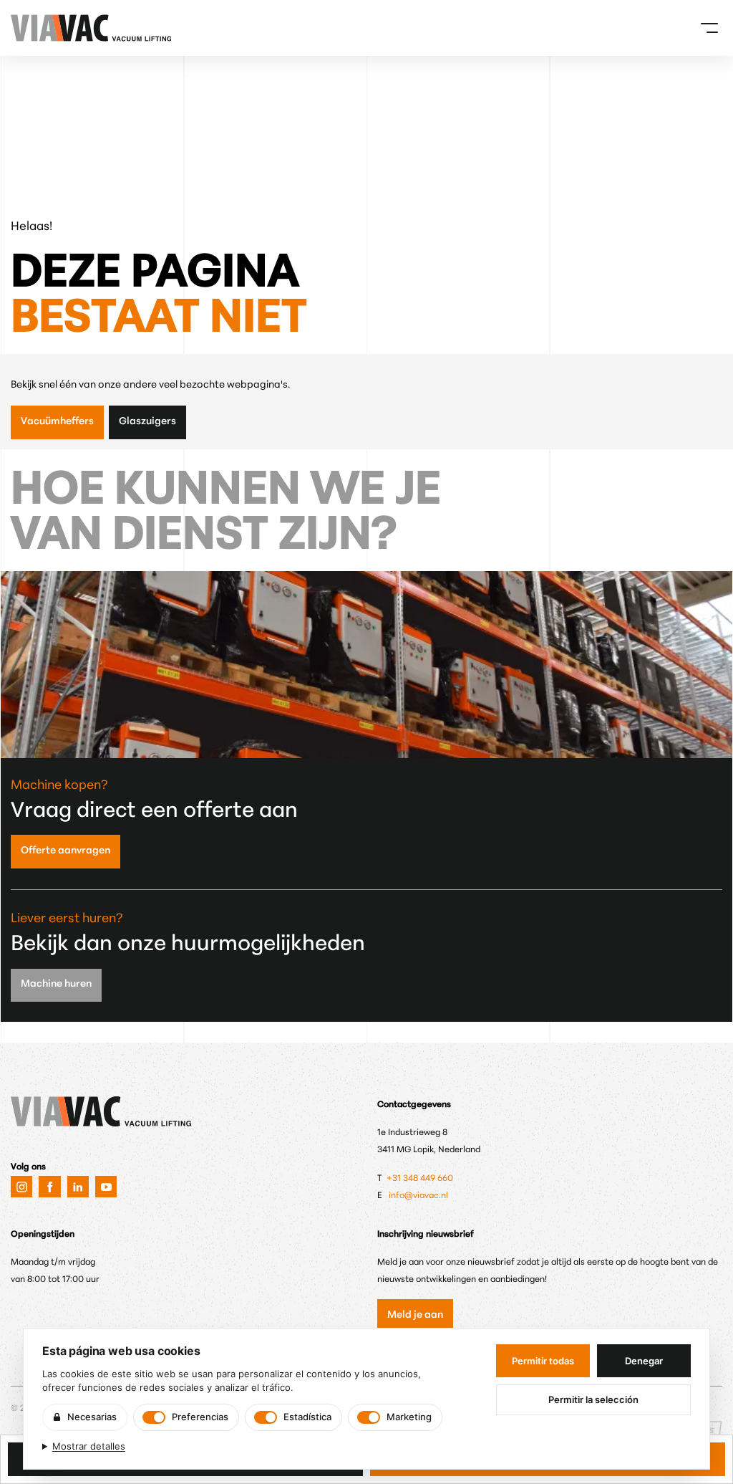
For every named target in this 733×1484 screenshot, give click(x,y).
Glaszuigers (147, 421)
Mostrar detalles (88, 1446)
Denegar (644, 1360)
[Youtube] (106, 1186)
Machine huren (56, 984)
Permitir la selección (593, 1399)
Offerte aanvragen (65, 851)
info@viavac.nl (418, 1196)
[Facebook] (49, 1186)
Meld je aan (415, 1315)
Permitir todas (543, 1360)
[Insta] (21, 1186)
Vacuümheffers (57, 421)
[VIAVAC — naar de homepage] (30, 28)
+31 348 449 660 (421, 1178)
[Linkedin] (78, 1186)
